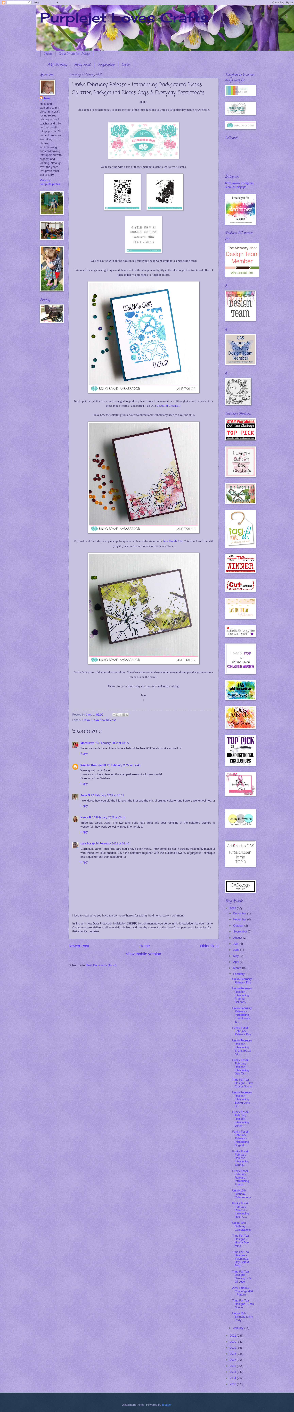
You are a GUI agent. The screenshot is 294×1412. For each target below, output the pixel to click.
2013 (233, 1384)
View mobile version (143, 954)
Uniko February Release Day (242, 980)
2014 (233, 1378)
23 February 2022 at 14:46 (123, 765)
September (240, 931)
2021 (233, 1335)
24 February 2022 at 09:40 (112, 843)
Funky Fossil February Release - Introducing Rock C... (240, 1210)
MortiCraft (87, 743)
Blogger (167, 1404)
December (240, 913)
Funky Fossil (82, 65)
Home (48, 54)
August (238, 937)
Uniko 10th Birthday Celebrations (241, 1194)
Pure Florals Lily (173, 541)
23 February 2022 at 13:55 (112, 743)
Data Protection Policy (74, 54)
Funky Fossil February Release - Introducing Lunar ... (240, 1118)
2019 (233, 1347)
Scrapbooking (106, 65)
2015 (233, 1372)
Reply (84, 753)
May (236, 956)
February (239, 974)
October (238, 925)
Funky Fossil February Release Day (241, 1031)
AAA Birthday (57, 65)
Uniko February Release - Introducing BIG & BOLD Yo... (242, 1047)
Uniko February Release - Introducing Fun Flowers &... (242, 1015)
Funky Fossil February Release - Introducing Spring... (240, 1158)
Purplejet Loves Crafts (124, 17)
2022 (233, 908)
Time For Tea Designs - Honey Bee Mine (240, 1241)
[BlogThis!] (117, 714)
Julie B (85, 795)
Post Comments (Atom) (101, 965)
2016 (233, 1366)
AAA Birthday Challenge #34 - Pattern (242, 1291)
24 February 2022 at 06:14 (108, 817)
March (237, 968)
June (236, 949)
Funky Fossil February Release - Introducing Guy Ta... (240, 1066)
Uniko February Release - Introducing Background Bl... (242, 1099)
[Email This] (114, 714)
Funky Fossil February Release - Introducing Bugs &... (240, 1138)
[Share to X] (120, 714)
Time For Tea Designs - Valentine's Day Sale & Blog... (240, 1258)
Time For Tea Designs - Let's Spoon (243, 1304)
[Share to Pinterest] (127, 714)
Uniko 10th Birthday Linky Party (242, 1317)
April (236, 961)
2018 (233, 1353)
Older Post (209, 946)
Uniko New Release (103, 720)
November (240, 919)
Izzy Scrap (87, 843)
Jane (46, 98)
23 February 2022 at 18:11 (107, 795)
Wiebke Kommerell (93, 765)
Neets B (85, 817)
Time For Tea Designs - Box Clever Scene (242, 1083)
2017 (233, 1359)
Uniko (125, 65)
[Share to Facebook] (123, 714)
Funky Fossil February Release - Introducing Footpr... (240, 1177)
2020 (233, 1341)
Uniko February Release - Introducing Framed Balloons (242, 995)
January (238, 1328)
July (236, 943)
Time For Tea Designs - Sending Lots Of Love (241, 1276)
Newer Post (79, 946)
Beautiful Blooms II (169, 405)
